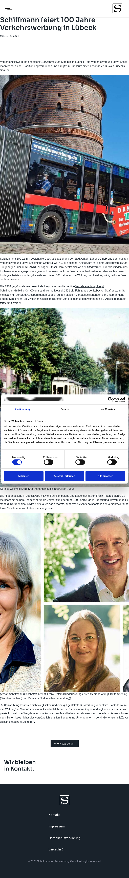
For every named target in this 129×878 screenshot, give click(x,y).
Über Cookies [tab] (107, 409)
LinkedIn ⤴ (56, 849)
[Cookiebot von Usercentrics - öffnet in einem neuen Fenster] (110, 399)
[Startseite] (117, 8)
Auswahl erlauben (64, 476)
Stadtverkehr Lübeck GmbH (90, 258)
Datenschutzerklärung (64, 838)
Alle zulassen (105, 476)
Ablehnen (23, 476)
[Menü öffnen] (7, 8)
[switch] (48, 462)
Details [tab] (64, 409)
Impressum (57, 826)
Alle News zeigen (64, 743)
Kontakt (54, 815)
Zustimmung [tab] (22, 409)
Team (28, 500)
